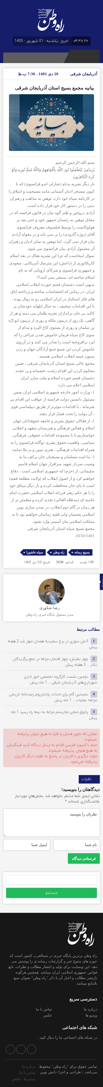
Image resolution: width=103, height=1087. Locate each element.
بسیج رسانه (82, 552)
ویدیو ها (91, 1015)
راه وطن (58, 552)
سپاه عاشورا (34, 552)
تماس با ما (44, 1009)
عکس (47, 1015)
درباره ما (90, 1009)
